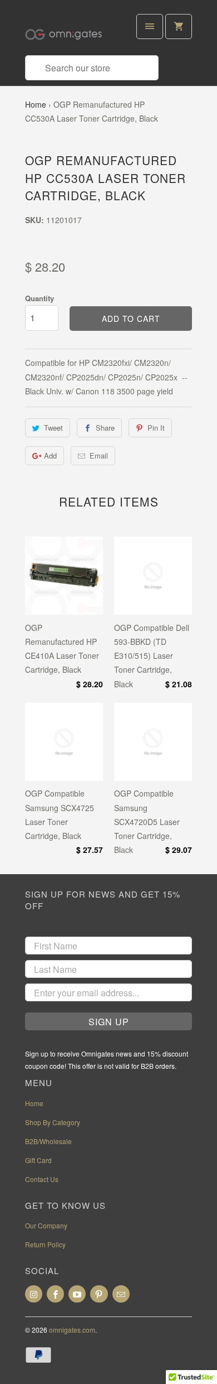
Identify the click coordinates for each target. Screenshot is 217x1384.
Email (99, 455)
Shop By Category (52, 1122)
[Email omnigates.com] (121, 1294)
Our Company (46, 1225)
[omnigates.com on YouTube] (77, 1294)
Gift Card (38, 1160)
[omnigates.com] (69, 31)
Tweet (53, 427)
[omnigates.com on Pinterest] (98, 1294)
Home (35, 104)
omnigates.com (72, 1329)
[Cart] (178, 26)
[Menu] (149, 26)
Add (50, 455)
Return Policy (45, 1244)
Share (105, 427)
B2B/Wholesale (48, 1141)
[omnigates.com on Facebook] (55, 1294)
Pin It (156, 427)
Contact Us (41, 1179)
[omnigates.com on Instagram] (33, 1294)
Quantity (39, 298)
